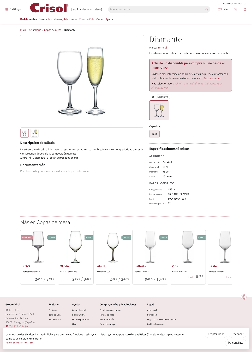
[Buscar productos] (206, 9)
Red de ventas (28, 19)
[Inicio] (49, 9)
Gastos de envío (107, 319)
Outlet (100, 19)
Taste (213, 266)
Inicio (23, 30)
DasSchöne (34, 271)
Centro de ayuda (79, 310)
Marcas (65, 19)
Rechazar (237, 334)
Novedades (45, 19)
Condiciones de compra (110, 310)
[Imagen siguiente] (137, 81)
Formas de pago (107, 314)
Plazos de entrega (107, 324)
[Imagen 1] (34, 133)
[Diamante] (159, 110)
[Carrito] (235, 9)
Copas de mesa (52, 30)
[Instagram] (244, 297)
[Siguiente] (228, 256)
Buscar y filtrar (78, 314)
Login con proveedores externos (161, 319)
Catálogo (53, 310)
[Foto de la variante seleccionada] (24, 133)
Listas (225, 9)
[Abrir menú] (13, 9)
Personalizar (235, 342)
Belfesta (140, 266)
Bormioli (162, 48)
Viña (175, 266)
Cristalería (35, 30)
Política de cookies (155, 324)
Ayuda (109, 19)
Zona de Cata (86, 19)
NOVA (26, 266)
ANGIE (101, 266)
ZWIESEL (145, 271)
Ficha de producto (80, 319)
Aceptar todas (216, 334)
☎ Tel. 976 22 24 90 (16, 326)
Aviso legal (152, 310)
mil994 (107, 271)
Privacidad (152, 314)
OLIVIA (64, 266)
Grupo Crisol (241, 3)
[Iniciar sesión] (245, 9)
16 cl (154, 133)
